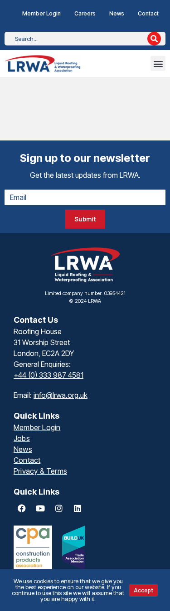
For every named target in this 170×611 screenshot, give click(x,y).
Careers (85, 13)
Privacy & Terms (40, 471)
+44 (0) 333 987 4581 (48, 375)
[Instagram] (59, 508)
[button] (158, 63)
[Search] (154, 38)
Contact (148, 13)
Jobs (22, 438)
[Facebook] (22, 508)
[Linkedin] (77, 508)
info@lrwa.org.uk (60, 395)
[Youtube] (40, 508)
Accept (143, 590)
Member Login (41, 13)
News (116, 13)
